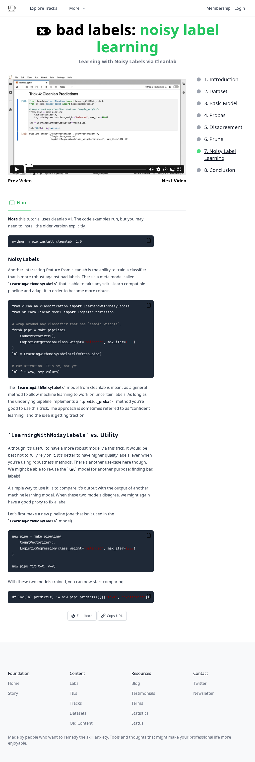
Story (13, 693)
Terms (137, 703)
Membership (218, 8)
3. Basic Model (220, 103)
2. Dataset (215, 91)
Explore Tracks (43, 8)
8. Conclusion (219, 170)
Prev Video (20, 181)
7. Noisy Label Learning (220, 154)
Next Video (174, 181)
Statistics (139, 713)
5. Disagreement (223, 127)
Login (240, 8)
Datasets (78, 713)
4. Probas (215, 115)
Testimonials (143, 693)
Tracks (76, 703)
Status (137, 723)
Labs (74, 683)
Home (13, 683)
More (74, 8)
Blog (135, 683)
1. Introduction (221, 79)
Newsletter (203, 693)
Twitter (200, 683)
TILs (73, 693)
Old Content (81, 723)
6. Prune (213, 139)
